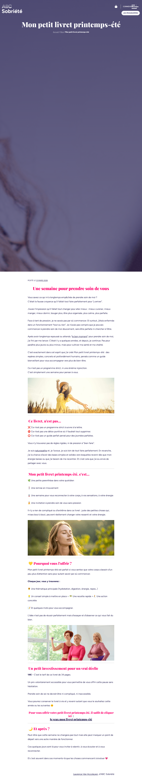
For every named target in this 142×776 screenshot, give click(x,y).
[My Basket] (116, 6)
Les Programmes (130, 13)
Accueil (56, 32)
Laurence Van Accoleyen (85, 774)
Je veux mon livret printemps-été (71, 719)
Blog (62, 32)
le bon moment (79, 336)
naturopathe (41, 450)
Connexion (128, 6)
